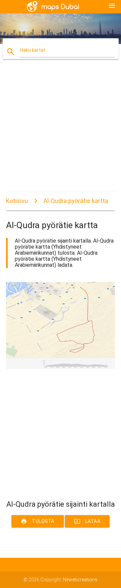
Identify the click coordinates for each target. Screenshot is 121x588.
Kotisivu (17, 200)
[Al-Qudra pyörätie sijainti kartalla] (60, 367)
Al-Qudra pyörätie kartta (75, 200)
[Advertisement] (60, 131)
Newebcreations (80, 579)
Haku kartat (32, 50)
